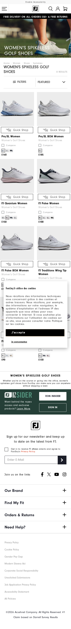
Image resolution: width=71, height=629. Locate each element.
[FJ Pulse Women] (54, 176)
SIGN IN (52, 407)
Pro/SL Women (10, 136)
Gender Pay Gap (14, 556)
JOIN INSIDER (52, 396)
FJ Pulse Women (48, 203)
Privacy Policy (28, 451)
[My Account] (57, 8)
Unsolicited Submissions (17, 577)
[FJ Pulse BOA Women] (17, 243)
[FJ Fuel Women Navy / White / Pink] (44, 355)
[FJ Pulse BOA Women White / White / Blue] (3, 285)
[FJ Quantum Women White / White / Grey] (15, 218)
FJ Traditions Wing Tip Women (52, 272)
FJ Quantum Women (14, 203)
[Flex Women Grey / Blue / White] (7, 355)
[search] (50, 8)
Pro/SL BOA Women (51, 136)
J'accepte (18, 332)
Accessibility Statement (17, 591)
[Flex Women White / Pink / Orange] (11, 355)
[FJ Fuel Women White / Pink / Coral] (48, 355)
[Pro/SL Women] (17, 109)
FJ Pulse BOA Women (15, 270)
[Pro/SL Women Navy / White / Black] (11, 151)
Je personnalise (19, 342)
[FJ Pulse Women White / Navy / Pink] (48, 218)
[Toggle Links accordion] (35, 491)
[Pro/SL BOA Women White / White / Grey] (40, 151)
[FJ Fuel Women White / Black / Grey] (40, 355)
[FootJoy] (35, 9)
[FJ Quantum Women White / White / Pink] (7, 218)
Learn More (23, 408)
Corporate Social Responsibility (21, 570)
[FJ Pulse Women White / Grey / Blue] (44, 218)
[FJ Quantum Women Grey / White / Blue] (3, 218)
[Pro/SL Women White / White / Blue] (3, 151)
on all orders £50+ (25, 16)
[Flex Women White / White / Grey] (3, 355)
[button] (4, 8)
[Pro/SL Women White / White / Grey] (7, 151)
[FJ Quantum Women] (17, 176)
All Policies (10, 598)
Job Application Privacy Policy (20, 584)
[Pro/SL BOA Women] (54, 109)
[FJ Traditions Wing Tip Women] (54, 243)
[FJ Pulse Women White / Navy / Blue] (40, 218)
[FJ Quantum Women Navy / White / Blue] (11, 218)
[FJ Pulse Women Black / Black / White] (52, 218)
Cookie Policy (12, 549)
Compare (10, 145)
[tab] (65, 9)
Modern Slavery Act (15, 563)
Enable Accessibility (35, 2)
